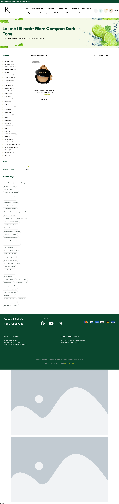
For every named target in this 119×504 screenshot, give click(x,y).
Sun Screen (8, 142)
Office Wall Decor (9, 276)
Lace (74, 13)
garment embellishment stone (12, 231)
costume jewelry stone (10, 199)
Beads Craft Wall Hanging (11, 192)
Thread (7, 150)
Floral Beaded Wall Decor (11, 224)
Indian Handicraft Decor (10, 250)
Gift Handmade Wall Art (10, 234)
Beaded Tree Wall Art (9, 189)
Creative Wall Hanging (10, 208)
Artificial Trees (9, 69)
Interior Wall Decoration (10, 253)
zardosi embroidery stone (10, 305)
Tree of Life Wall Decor (10, 302)
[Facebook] (43, 323)
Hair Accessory (42, 13)
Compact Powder (10, 77)
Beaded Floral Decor (9, 186)
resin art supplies (8, 282)
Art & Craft (62, 8)
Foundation (8, 99)
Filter (27, 169)
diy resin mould (22, 212)
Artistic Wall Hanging (21, 183)
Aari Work (51, 8)
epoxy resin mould (22, 218)
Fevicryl (7, 96)
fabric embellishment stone (11, 221)
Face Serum (8, 93)
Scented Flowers (10, 133)
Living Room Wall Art (9, 266)
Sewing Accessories (9, 295)
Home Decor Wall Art (9, 247)
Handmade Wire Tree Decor (11, 244)
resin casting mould (21, 282)
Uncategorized (9, 152)
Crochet (7, 83)
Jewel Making (86, 8)
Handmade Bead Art (9, 240)
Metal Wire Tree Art (9, 269)
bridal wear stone (8, 195)
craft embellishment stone (11, 202)
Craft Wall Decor (8, 205)
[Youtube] (51, 323)
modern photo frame (9, 273)
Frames (7, 101)
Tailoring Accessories (11, 144)
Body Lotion (8, 75)
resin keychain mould (9, 286)
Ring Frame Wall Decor (10, 289)
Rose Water (8, 131)
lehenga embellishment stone (12, 263)
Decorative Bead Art (9, 212)
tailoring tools (22, 298)
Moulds (7, 123)
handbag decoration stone (11, 237)
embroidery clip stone (9, 215)
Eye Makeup (8, 88)
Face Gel (7, 91)
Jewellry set (28, 13)
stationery (8, 139)
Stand (6, 136)
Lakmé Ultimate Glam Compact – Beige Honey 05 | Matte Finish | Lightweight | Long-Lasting (44, 91)
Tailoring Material (37, 8)
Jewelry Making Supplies (10, 260)
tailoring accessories (9, 298)
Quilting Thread (22, 279)
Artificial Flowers (56, 13)
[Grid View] (92, 55)
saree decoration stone (10, 292)
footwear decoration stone (11, 228)
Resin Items (8, 125)
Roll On (7, 128)
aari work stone (8, 183)
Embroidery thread (9, 218)
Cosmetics (73, 8)
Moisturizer (8, 120)
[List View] (95, 55)
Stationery (82, 13)
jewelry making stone (9, 257)
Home (26, 8)
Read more (44, 99)
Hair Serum (8, 109)
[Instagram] (60, 323)
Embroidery (8, 85)
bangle (7, 72)
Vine (6, 155)
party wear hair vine (9, 279)
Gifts (67, 13)
